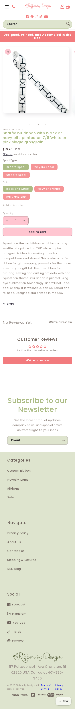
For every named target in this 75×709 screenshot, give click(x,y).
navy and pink (16, 197)
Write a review (37, 360)
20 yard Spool (44, 167)
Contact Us (16, 551)
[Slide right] (46, 125)
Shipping (8, 154)
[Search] (68, 24)
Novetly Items (18, 479)
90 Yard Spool (16, 175)
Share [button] (11, 304)
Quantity (8, 213)
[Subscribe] (64, 440)
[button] (7, 6)
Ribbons (13, 488)
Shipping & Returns (21, 560)
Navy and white (49, 189)
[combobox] (37, 24)
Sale (10, 497)
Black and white (17, 189)
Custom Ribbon (19, 471)
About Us (14, 542)
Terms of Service (46, 687)
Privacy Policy (17, 533)
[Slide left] (29, 125)
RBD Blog (14, 569)
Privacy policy (59, 687)
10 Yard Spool (15, 167)
